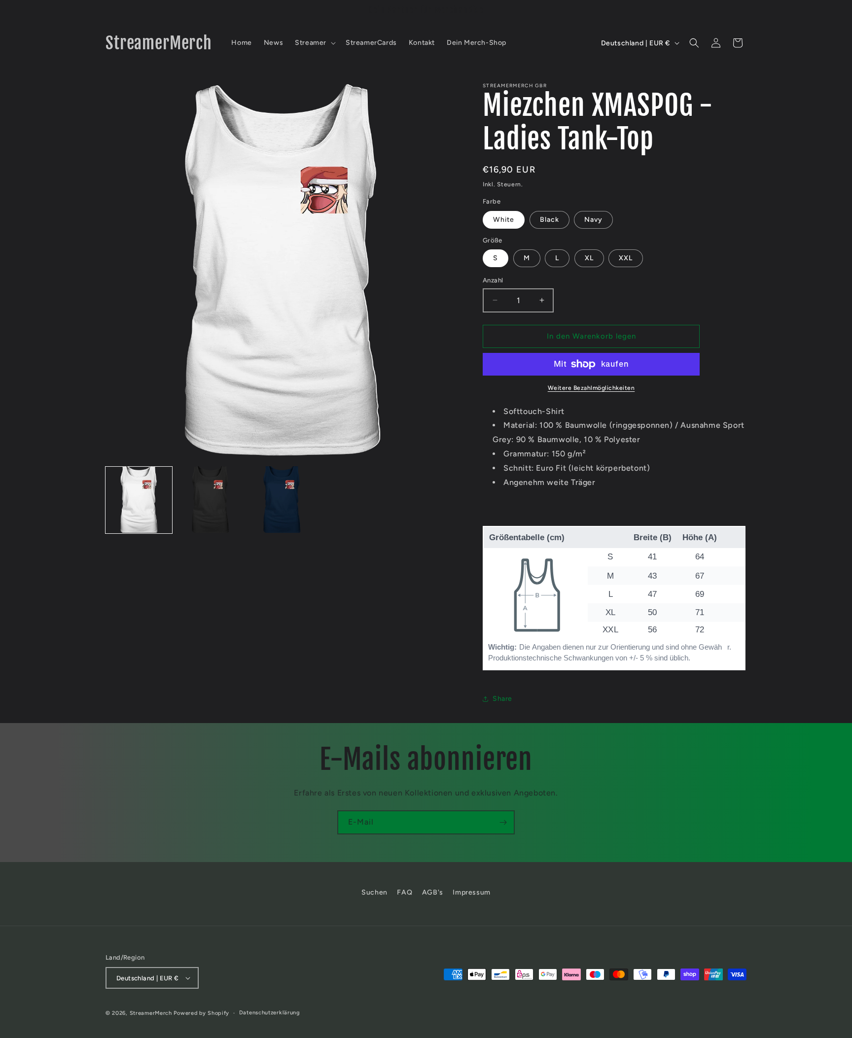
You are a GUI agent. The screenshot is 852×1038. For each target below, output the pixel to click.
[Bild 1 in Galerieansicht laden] (139, 499)
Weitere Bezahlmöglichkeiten (591, 387)
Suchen (374, 892)
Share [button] (502, 698)
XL (589, 258)
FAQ (404, 892)
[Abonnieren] (503, 822)
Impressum (471, 892)
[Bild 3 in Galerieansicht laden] (281, 499)
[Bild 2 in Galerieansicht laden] (210, 499)
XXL (626, 258)
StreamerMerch (151, 1013)
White (503, 219)
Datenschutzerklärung (269, 1012)
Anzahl (493, 280)
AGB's (432, 892)
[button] (314, 43)
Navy (593, 219)
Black (549, 219)
